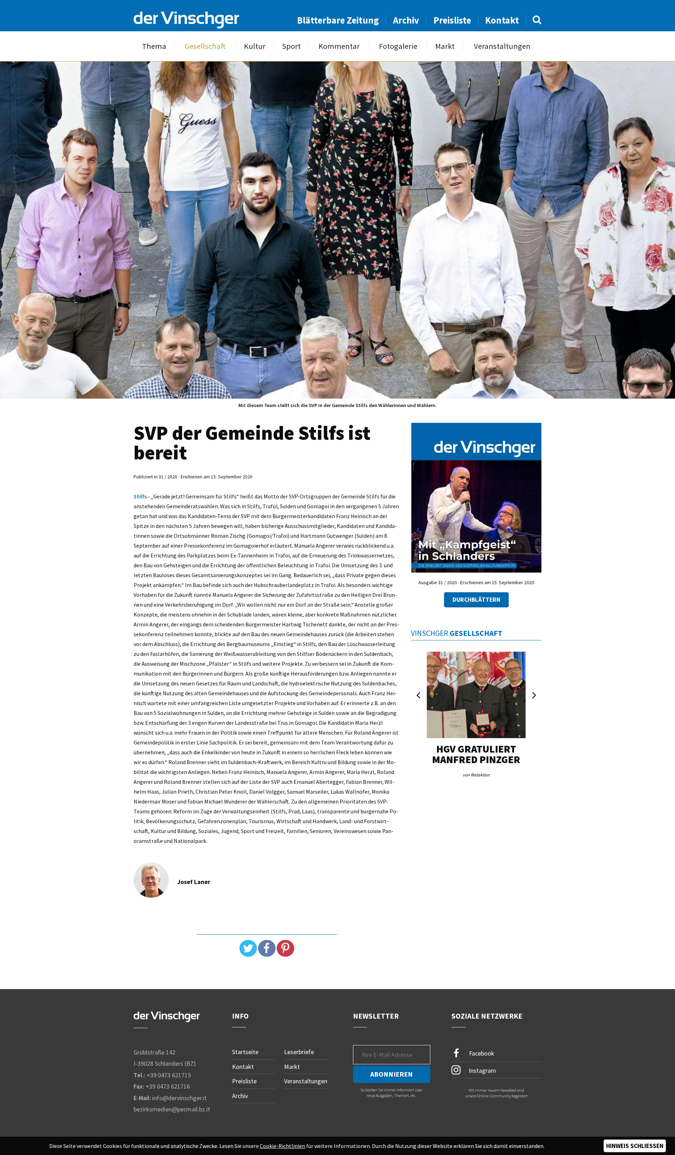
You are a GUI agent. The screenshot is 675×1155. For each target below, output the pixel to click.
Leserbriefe (299, 1052)
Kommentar (339, 46)
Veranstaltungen (502, 46)
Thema (154, 46)
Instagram (481, 1070)
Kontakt (502, 20)
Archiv (406, 20)
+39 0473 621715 (169, 1075)
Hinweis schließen (634, 1146)
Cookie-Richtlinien (282, 1145)
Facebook (481, 1053)
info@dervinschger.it (179, 1098)
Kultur (254, 46)
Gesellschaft (205, 46)
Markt (445, 46)
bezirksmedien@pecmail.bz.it (172, 1109)
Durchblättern (476, 600)
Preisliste (452, 20)
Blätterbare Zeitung (338, 20)
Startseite (245, 1052)
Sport (291, 46)
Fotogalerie (398, 46)
